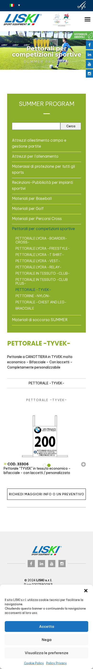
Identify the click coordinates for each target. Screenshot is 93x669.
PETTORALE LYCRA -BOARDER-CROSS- (41, 240)
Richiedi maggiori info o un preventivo (46, 494)
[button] (85, 590)
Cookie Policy (34, 663)
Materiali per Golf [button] (28, 208)
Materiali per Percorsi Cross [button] (37, 218)
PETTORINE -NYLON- (33, 296)
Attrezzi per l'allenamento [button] (35, 156)
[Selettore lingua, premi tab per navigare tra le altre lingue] (15, 5)
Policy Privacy (56, 663)
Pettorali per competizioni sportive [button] (43, 228)
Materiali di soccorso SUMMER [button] (40, 319)
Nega (47, 639)
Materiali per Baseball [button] (32, 198)
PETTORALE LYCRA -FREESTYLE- (43, 248)
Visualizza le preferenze (46, 653)
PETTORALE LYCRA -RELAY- (39, 267)
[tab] (46, 143)
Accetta (46, 626)
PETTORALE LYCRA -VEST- (38, 261)
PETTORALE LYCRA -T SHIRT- (40, 255)
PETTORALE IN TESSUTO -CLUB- (43, 273)
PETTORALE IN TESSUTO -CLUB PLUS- (42, 281)
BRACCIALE (25, 308)
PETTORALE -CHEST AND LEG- (41, 302)
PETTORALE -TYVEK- (33, 290)
